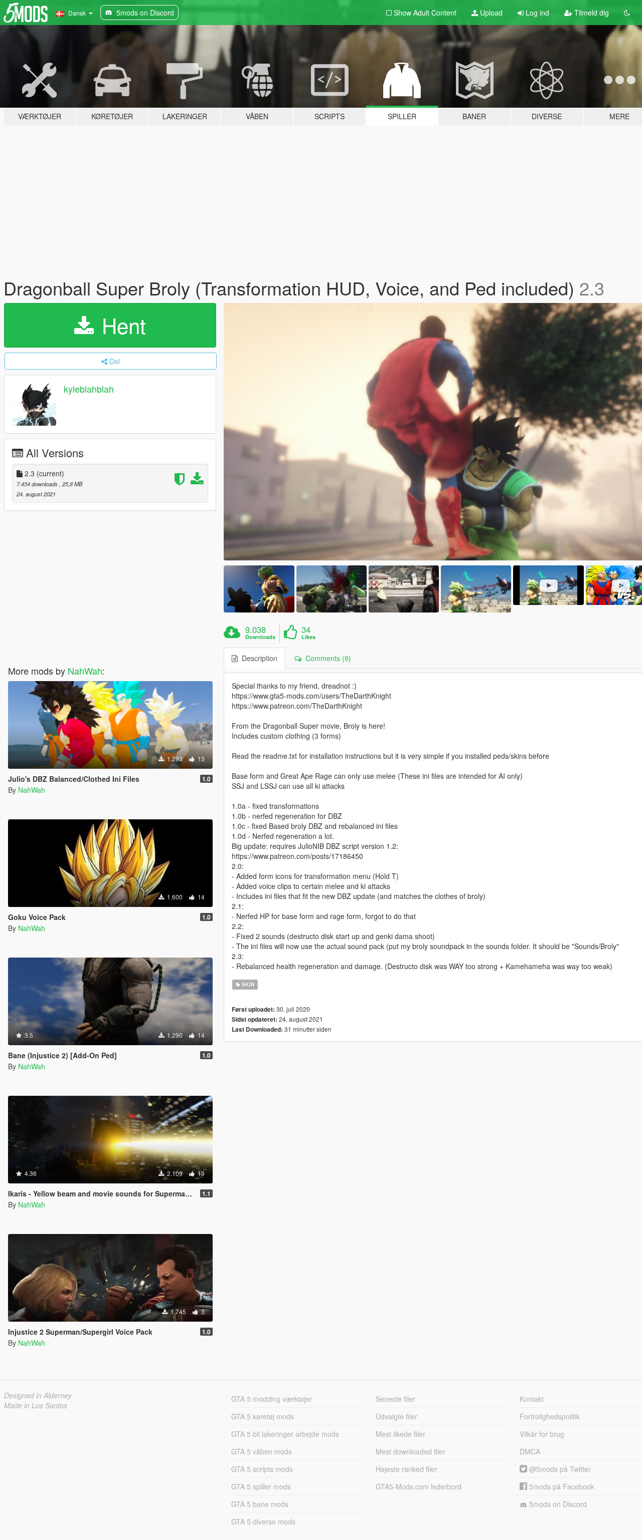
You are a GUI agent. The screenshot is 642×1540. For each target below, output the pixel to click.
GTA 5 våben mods (261, 1451)
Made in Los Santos (35, 1405)
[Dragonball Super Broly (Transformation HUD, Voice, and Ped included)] (259, 588)
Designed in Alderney (38, 1395)
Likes (308, 637)
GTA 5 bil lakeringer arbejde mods (285, 1434)
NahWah (85, 670)
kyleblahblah (89, 388)
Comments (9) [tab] (326, 658)
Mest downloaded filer (410, 1451)
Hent (121, 325)
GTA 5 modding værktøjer (271, 1399)
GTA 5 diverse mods (263, 1521)
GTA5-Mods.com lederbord (418, 1486)
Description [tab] (257, 658)
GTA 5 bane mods (259, 1504)
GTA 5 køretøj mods (262, 1416)
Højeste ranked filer (406, 1469)
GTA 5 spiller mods (261, 1486)
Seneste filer (395, 1399)
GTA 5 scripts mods (262, 1469)
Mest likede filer (400, 1434)
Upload (490, 13)
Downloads (260, 637)
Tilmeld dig (590, 13)
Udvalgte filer (396, 1416)
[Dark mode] (626, 12)
